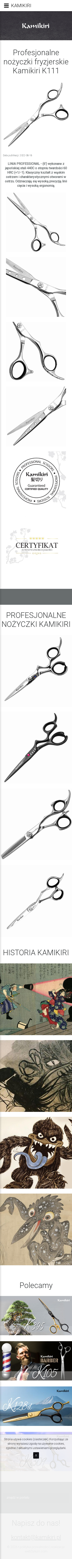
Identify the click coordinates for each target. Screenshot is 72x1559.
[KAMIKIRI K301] (36, 671)
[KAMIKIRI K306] (36, 901)
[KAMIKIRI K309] (36, 747)
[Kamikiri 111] (36, 222)
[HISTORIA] (36, 999)
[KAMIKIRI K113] (36, 824)
